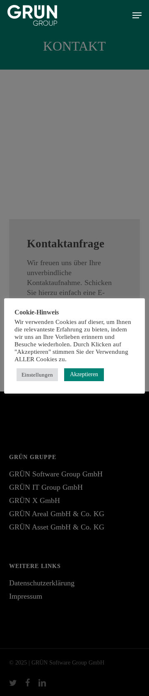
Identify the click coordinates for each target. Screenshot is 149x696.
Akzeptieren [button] (84, 374)
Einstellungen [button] (37, 375)
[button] (137, 15)
